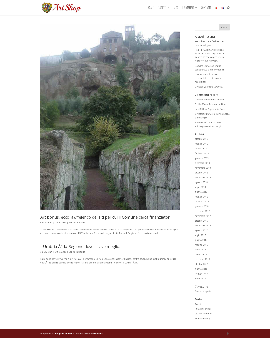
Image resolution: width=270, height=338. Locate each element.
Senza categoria (77, 222)
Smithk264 (200, 104)
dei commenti (204, 313)
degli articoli (203, 308)
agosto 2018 (201, 182)
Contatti (206, 8)
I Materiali (188, 8)
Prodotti (162, 8)
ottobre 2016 (201, 264)
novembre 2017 (203, 215)
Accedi (198, 304)
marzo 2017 (201, 254)
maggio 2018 (201, 196)
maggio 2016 (201, 273)
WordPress (96, 333)
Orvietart (47, 222)
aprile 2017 (200, 249)
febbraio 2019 (202, 153)
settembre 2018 (203, 177)
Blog (175, 8)
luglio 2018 (200, 186)
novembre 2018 (203, 167)
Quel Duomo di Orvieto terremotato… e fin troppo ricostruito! (208, 78)
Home (151, 8)
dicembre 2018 (202, 162)
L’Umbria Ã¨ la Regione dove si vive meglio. (80, 246)
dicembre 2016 (202, 259)
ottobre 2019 (201, 138)
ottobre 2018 (201, 172)
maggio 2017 (201, 244)
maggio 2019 (201, 143)
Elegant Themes (64, 333)
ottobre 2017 (201, 220)
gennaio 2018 (202, 206)
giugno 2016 (201, 268)
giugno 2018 (201, 191)
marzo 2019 (201, 148)
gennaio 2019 (202, 158)
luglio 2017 (200, 235)
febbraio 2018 (202, 201)
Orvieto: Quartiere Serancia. (209, 86)
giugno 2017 (201, 239)
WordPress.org (202, 318)
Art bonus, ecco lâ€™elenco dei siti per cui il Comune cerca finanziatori (105, 217)
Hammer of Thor (203, 122)
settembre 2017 (203, 225)
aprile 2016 (200, 278)
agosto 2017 (201, 230)
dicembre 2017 (202, 211)
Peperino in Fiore (216, 99)
